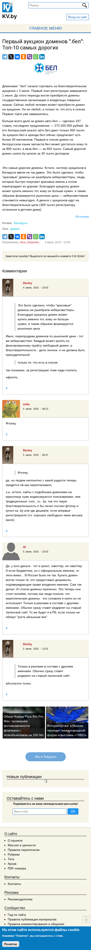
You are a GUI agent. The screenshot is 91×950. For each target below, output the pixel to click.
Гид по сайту (17, 914)
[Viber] (29, 56)
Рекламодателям (20, 899)
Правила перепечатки (24, 850)
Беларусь (21, 223)
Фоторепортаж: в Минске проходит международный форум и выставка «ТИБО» (67, 730)
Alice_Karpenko (29, 242)
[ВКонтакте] (17, 56)
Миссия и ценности (22, 845)
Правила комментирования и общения (36, 924)
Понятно (10, 944)
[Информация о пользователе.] (11, 287)
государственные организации (24, 100)
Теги (11, 859)
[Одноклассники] (23, 56)
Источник (82, 216)
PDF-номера (17, 868)
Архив (12, 863)
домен (15, 228)
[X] (11, 56)
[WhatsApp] (35, 56)
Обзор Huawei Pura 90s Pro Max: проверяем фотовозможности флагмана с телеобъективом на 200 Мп (24, 726)
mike (26, 404)
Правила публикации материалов (32, 919)
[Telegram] (5, 56)
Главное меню (45, 28)
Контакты (14, 884)
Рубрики (14, 854)
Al (24, 547)
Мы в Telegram (45, 756)
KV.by (9, 16)
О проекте (15, 840)
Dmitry (27, 283)
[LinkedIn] (42, 56)
